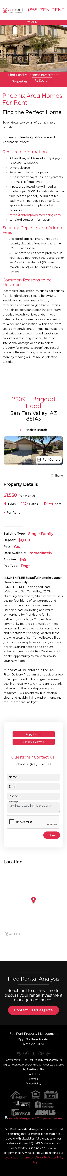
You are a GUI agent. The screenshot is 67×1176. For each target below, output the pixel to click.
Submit (51, 835)
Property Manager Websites (37, 1064)
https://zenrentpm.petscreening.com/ (35, 215)
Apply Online (33, 734)
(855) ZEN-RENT (46, 9)
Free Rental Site (35, 1069)
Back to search (36, 430)
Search (44, 81)
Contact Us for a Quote (33, 1010)
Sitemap (33, 1078)
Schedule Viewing (33, 741)
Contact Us (33, 1074)
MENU (35, 22)
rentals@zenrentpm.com (19, 1157)
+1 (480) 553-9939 (39, 764)
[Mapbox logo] (12, 934)
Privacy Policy (33, 1083)
